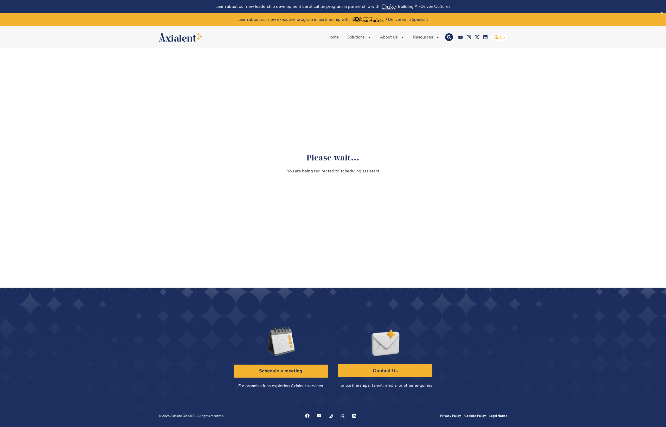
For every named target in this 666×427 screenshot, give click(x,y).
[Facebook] (307, 415)
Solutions (356, 37)
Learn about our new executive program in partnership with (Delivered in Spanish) (333, 19)
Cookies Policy (475, 416)
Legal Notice (498, 416)
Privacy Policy (450, 416)
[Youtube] (460, 37)
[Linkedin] (485, 37)
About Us (389, 37)
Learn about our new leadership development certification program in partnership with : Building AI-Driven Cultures (333, 6)
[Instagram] (468, 37)
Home (333, 37)
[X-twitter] (477, 37)
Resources (423, 37)
